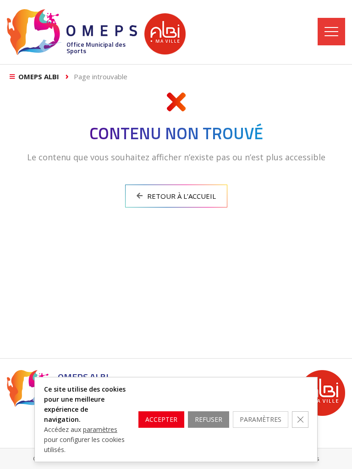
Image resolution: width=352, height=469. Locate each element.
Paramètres (260, 419)
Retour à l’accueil (181, 196)
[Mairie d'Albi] (165, 34)
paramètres (100, 429)
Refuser (208, 419)
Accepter (161, 419)
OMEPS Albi (38, 76)
